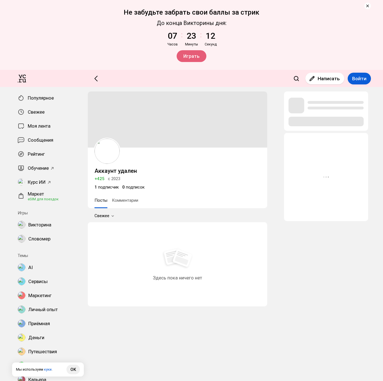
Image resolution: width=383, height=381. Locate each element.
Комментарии (125, 200)
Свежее (101, 215)
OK (73, 369)
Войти (359, 78)
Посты (100, 200)
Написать (329, 78)
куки (48, 369)
